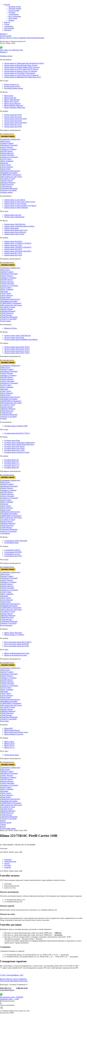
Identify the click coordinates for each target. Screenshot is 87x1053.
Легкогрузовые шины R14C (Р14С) (17, 349)
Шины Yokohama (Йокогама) (14, 107)
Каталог (7, 4)
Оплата (7, 863)
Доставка (7, 865)
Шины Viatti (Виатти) (12, 99)
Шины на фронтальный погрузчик (16, 653)
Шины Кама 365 (10, 98)
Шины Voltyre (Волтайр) (13, 633)
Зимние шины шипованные (14, 217)
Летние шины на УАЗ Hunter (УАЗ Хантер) (19, 73)
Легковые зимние (14, 8)
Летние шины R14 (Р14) (13, 115)
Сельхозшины (13, 14)
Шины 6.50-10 (9, 743)
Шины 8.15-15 (9, 747)
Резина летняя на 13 (11, 84)
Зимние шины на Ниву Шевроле (16, 207)
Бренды (7, 22)
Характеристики (10, 861)
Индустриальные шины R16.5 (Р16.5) (17, 642)
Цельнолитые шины (11, 755)
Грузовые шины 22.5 (11, 463)
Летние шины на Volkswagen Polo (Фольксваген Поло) (24, 63)
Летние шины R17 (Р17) (13, 124)
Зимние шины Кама (11, 228)
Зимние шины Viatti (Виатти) (14, 224)
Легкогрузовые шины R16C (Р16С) (17, 353)
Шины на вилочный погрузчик (15, 655)
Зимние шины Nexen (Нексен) (15, 232)
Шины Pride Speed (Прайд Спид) (16, 732)
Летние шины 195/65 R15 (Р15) (15, 119)
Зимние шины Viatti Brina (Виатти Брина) (19, 226)
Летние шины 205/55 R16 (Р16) (15, 123)
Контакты (7, 30)
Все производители (7, 134)
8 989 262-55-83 (17, 50)
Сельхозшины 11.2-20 (12, 554)
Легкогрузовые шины (8, 828)
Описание (8, 859)
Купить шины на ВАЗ (12, 86)
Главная (3, 824)
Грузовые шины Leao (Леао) (14, 448)
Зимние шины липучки (12, 215)
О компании (8, 26)
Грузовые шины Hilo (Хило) (14, 446)
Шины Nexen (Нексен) (12, 103)
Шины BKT (8, 728)
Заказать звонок (5, 36)
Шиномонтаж (15, 981)
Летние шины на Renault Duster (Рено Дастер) (20, 65)
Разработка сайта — (9, 999)
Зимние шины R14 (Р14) (13, 241)
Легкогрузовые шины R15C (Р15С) (17, 351)
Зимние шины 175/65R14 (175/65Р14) (17, 243)
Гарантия (7, 867)
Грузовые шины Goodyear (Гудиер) (16, 452)
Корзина (3, 34)
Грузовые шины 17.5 (11, 465)
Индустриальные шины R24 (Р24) (16, 646)
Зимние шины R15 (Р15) (13, 245)
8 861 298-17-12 (5, 50)
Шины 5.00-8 (9, 742)
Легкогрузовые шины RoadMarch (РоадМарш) (21, 339)
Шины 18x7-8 (9, 745)
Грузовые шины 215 (11, 460)
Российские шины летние (13, 88)
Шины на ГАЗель (10, 328)
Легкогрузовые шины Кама (14, 337)
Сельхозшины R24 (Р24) (13, 556)
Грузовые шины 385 (11, 467)
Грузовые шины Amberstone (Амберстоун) (19, 442)
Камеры (11, 20)
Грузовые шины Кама (12, 440)
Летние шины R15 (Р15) (13, 117)
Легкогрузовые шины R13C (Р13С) (17, 347)
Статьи (6, 24)
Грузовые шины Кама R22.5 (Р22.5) (17, 433)
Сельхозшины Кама (11, 542)
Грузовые (11, 12)
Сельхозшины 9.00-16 (12, 550)
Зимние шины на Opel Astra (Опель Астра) (19, 202)
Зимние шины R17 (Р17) (13, 253)
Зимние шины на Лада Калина (15, 203)
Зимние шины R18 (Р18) (13, 255)
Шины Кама (8, 96)
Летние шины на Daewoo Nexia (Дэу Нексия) (20, 71)
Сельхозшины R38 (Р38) (13, 552)
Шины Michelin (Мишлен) (13, 105)
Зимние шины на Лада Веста (14, 200)
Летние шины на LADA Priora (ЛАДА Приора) (21, 75)
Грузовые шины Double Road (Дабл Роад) (19, 444)
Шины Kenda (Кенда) (12, 730)
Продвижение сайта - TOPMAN (11, 997)
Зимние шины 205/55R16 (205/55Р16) (17, 251)
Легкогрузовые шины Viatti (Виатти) (17, 335)
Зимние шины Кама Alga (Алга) (15, 230)
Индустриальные (14, 16)
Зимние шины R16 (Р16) (13, 249)
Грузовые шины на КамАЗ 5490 (15, 426)
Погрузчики (12, 18)
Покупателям (9, 28)
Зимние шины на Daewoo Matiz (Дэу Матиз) (20, 205)
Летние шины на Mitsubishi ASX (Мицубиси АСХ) (22, 77)
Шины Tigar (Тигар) (11, 101)
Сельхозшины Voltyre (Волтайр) (15, 541)
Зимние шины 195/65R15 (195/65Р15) (17, 247)
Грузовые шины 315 (11, 462)
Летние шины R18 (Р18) (13, 126)
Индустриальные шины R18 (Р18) (16, 644)
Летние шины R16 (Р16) (13, 121)
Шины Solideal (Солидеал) (13, 734)
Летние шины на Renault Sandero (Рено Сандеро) (22, 67)
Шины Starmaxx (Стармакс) (14, 635)
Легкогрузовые (13, 10)
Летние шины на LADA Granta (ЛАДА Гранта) (21, 69)
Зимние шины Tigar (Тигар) (14, 234)
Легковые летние (14, 6)
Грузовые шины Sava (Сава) (14, 450)
